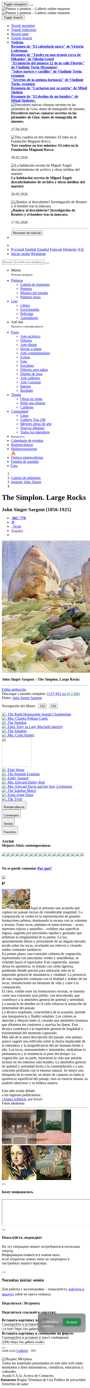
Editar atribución (14, 689)
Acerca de (31, 1376)
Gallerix (22, 1351)
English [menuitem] (30, 249)
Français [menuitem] (56, 249)
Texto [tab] (16, 526)
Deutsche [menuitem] (70, 249)
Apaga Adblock (14, 1099)
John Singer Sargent (27, 698)
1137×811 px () (63, 694)
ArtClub (27, 324)
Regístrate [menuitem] (38, 254)
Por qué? (44, 868)
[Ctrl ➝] (13, 770)
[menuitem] (81, 249)
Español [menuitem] (43, 249)
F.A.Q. (17, 1376)
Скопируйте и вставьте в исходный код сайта (37, 1324)
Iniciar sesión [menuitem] (20, 254)
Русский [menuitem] (17, 249)
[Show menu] (31, 5)
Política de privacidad (69, 1380)
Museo (22, 272)
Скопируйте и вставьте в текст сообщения (35, 1337)
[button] (23, 26)
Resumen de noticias (27, 233)
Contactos (46, 1376)
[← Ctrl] (18, 735)
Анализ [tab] (17, 530)
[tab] (18, 518)
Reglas (22, 1380)
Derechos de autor (15, 1384)
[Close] (47, 263)
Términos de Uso (41, 1380)
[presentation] (49, 535)
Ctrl (42, 706)
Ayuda (7, 1376)
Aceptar (71, 1322)
